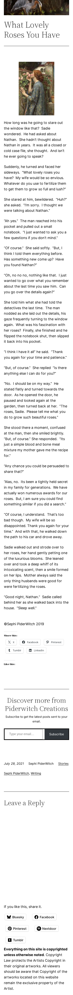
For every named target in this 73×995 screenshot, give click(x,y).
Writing (36, 773)
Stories (63, 763)
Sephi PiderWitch (16, 773)
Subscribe (56, 734)
